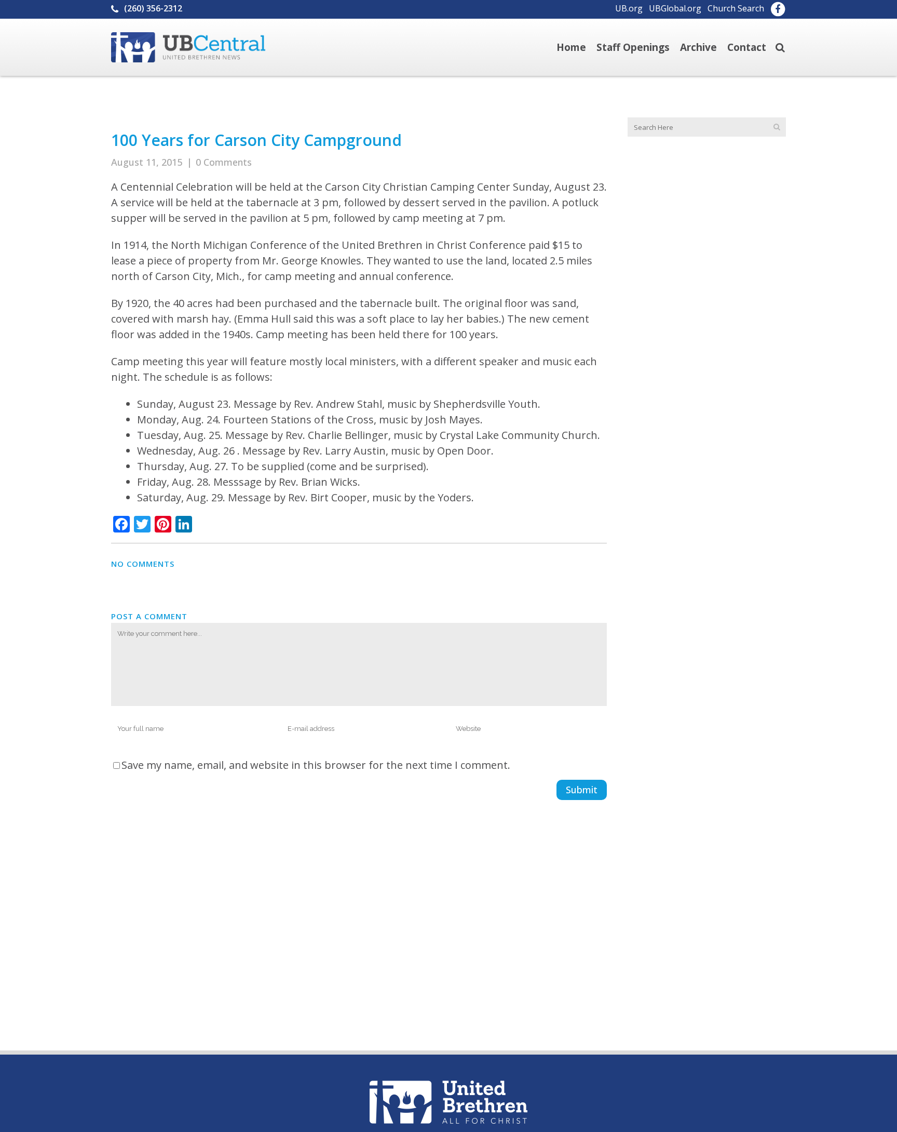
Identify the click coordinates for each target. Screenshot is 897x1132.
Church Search (736, 8)
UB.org (629, 8)
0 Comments (224, 162)
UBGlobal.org (675, 8)
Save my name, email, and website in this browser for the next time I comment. (315, 765)
